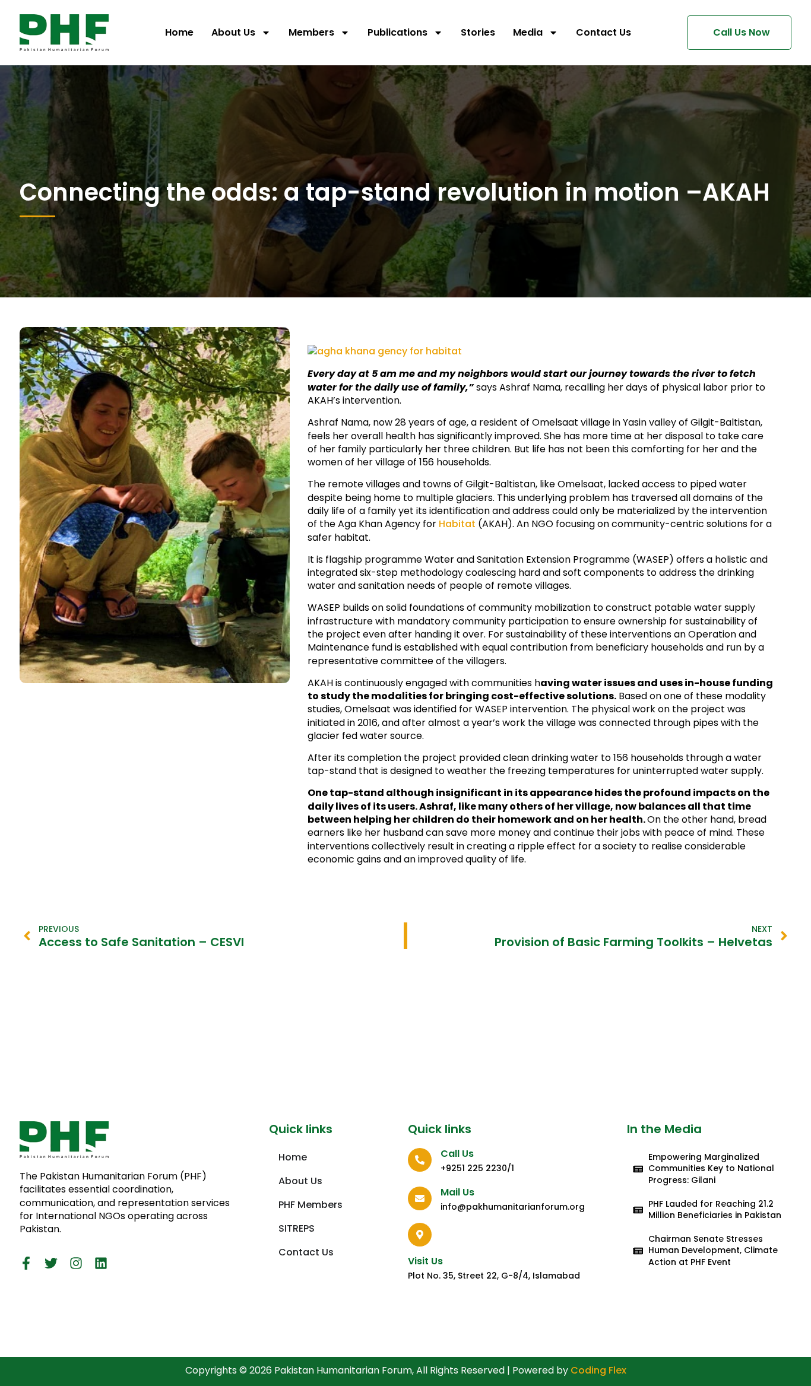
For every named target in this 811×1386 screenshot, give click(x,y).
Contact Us (603, 32)
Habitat (457, 524)
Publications (397, 32)
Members (311, 32)
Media (528, 32)
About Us (233, 32)
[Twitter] (51, 1263)
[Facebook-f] (26, 1263)
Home (179, 32)
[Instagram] (76, 1263)
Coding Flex (598, 1370)
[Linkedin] (100, 1263)
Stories (478, 32)
